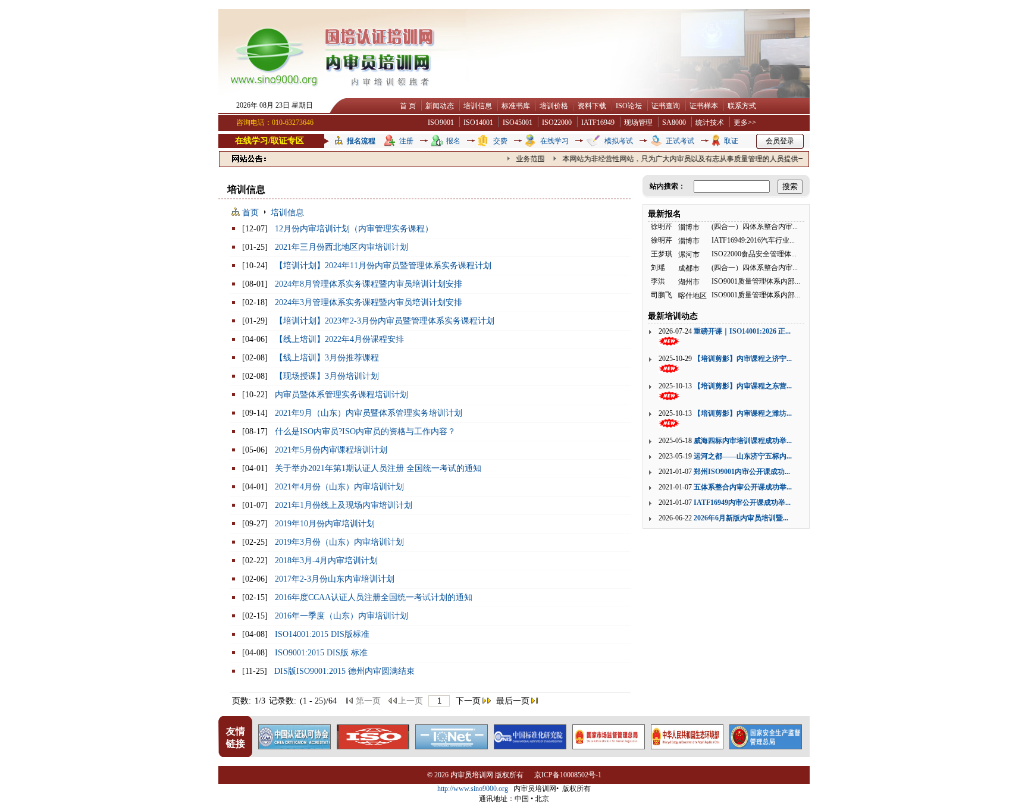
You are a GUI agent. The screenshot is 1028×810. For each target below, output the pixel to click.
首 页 (408, 106)
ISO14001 (478, 122)
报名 (453, 141)
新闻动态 (439, 106)
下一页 (468, 700)
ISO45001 (517, 122)
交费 (500, 141)
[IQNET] (451, 746)
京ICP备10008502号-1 (567, 775)
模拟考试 (618, 141)
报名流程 (361, 141)
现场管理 (638, 122)
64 (332, 700)
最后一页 (512, 700)
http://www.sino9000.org (472, 788)
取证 (731, 141)
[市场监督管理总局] (608, 746)
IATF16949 (598, 122)
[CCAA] (294, 746)
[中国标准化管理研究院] (530, 746)
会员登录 (780, 141)
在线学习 (554, 141)
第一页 (368, 700)
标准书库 (516, 106)
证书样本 (703, 106)
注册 (406, 141)
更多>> (745, 122)
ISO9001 (441, 122)
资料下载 (592, 106)
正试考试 (680, 141)
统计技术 (709, 122)
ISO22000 (557, 122)
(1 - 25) (313, 700)
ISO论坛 (629, 106)
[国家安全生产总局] (765, 746)
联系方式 (742, 106)
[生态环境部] (687, 746)
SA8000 (674, 122)
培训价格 (554, 106)
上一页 (410, 700)
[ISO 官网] (373, 746)
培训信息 (477, 106)
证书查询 (665, 106)
